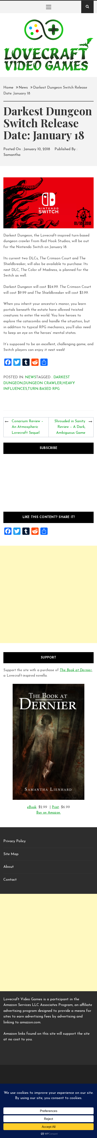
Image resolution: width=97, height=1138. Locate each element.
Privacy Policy (14, 841)
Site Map (10, 854)
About (8, 867)
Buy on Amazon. (48, 813)
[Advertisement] (48, 594)
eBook (31, 807)
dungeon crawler (42, 383)
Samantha (11, 155)
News (30, 377)
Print (55, 807)
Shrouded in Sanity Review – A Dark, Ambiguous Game (69, 427)
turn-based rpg (44, 389)
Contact (10, 880)
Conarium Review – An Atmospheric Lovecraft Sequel (27, 427)
